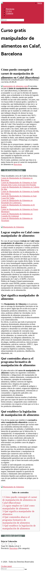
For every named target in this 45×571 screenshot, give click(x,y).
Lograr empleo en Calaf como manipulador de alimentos (18, 507)
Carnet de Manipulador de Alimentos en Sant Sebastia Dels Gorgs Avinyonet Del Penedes (18, 183)
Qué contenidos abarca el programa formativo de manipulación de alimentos (16, 520)
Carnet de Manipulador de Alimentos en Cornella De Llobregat (16, 215)
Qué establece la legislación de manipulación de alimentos (19, 527)
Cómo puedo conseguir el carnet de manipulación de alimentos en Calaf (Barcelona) (19, 500)
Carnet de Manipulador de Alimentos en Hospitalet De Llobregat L (16, 201)
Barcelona (18, 164)
